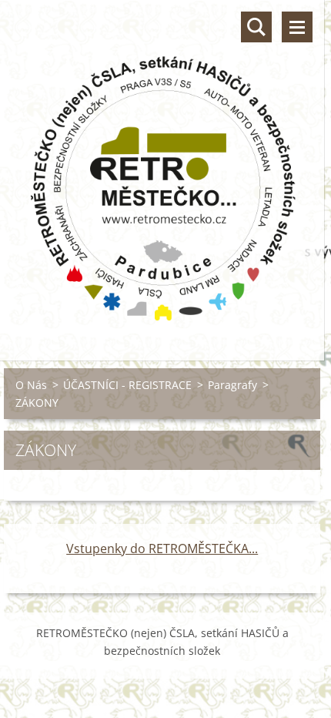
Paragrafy (232, 384)
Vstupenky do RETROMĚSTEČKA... (162, 548)
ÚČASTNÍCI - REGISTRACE (127, 384)
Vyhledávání (256, 27)
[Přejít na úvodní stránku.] (162, 170)
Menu (297, 27)
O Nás (31, 384)
